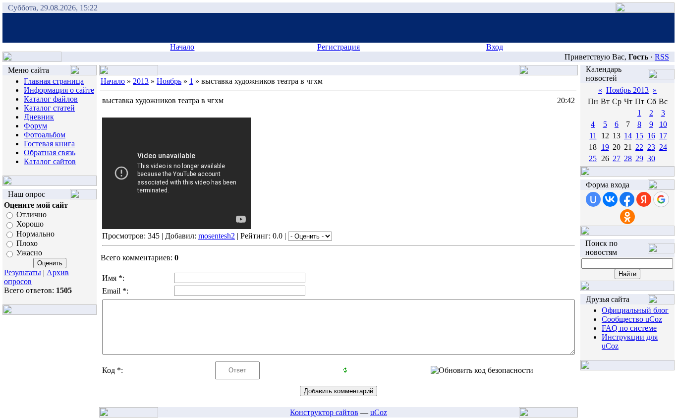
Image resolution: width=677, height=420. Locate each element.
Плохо (27, 243)
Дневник (39, 117)
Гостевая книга (49, 143)
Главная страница (54, 81)
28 (628, 158)
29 (639, 158)
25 (593, 158)
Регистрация (338, 47)
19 (605, 147)
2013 (141, 81)
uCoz (378, 412)
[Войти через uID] (593, 199)
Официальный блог (635, 310)
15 (639, 135)
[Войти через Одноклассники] (627, 216)
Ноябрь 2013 (627, 90)
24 (663, 147)
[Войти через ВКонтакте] (610, 199)
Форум (35, 125)
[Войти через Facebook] (627, 199)
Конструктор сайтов (324, 412)
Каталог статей (49, 108)
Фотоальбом (44, 134)
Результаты (22, 272)
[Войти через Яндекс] (643, 199)
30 (651, 158)
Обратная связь (49, 152)
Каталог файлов (51, 99)
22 (639, 147)
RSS (662, 57)
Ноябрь (169, 81)
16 (651, 135)
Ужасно (29, 253)
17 (663, 135)
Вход (494, 47)
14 (628, 135)
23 (651, 147)
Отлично (31, 214)
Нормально (35, 234)
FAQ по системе (629, 328)
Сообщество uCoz (632, 319)
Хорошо (30, 224)
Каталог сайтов (50, 161)
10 (663, 124)
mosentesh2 (216, 236)
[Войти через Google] (661, 199)
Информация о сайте (59, 90)
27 (617, 158)
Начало (182, 47)
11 (593, 135)
